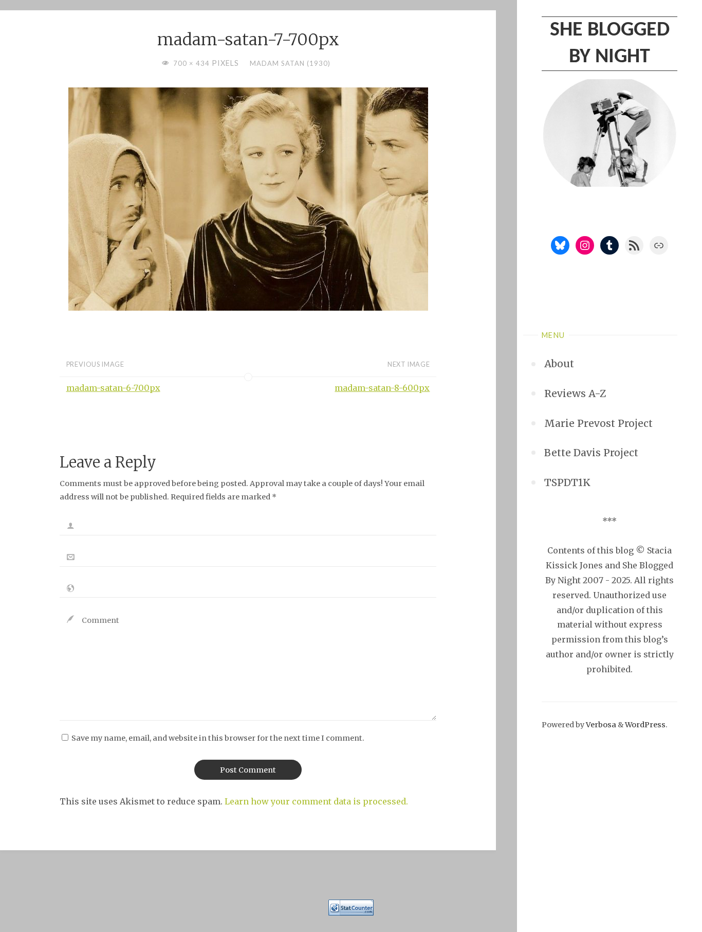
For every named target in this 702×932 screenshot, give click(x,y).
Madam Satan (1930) (290, 63)
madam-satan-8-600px (382, 388)
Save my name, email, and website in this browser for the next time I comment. (217, 738)
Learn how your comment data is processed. (316, 801)
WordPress (645, 724)
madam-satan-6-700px (113, 388)
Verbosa (600, 724)
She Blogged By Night (610, 43)
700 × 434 (192, 63)
